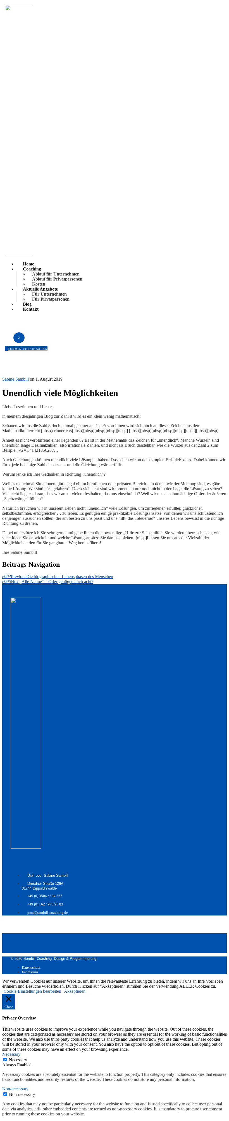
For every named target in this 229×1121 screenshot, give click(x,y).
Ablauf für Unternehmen (56, 274)
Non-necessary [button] (15, 1088)
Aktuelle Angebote (40, 289)
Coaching (32, 269)
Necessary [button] (11, 1054)
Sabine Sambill (15, 379)
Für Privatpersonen (51, 299)
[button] (26, 348)
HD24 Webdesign (112, 958)
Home (28, 264)
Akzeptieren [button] (74, 991)
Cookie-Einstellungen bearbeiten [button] (32, 991)
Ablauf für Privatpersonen (57, 279)
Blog (27, 304)
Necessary (18, 1059)
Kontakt (31, 309)
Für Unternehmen (49, 294)
